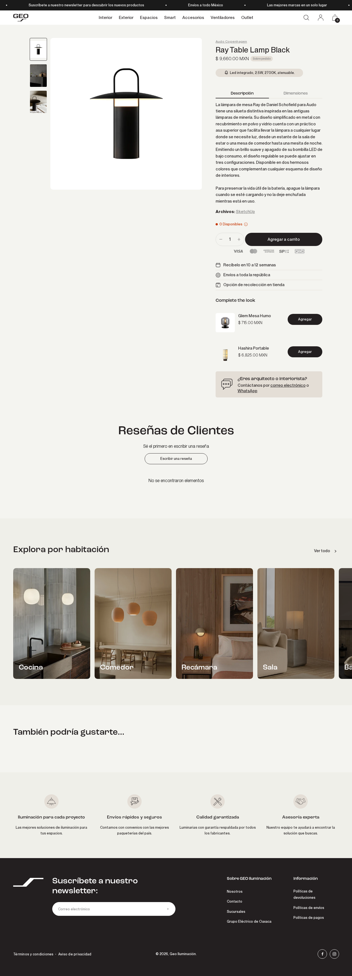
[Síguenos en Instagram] (334, 954)
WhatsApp (247, 390)
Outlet (247, 17)
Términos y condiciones (33, 954)
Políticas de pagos (308, 918)
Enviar (167, 909)
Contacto (234, 901)
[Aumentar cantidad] (239, 239)
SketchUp (245, 211)
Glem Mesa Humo (254, 315)
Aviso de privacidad (75, 954)
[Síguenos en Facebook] (322, 954)
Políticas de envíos (308, 908)
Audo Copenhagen (231, 41)
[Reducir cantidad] (221, 239)
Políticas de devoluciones (304, 894)
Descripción (242, 93)
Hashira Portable (253, 348)
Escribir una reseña (176, 459)
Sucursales (236, 911)
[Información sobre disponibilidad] (246, 224)
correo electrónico (288, 385)
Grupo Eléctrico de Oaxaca (249, 921)
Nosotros (235, 891)
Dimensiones (296, 93)
